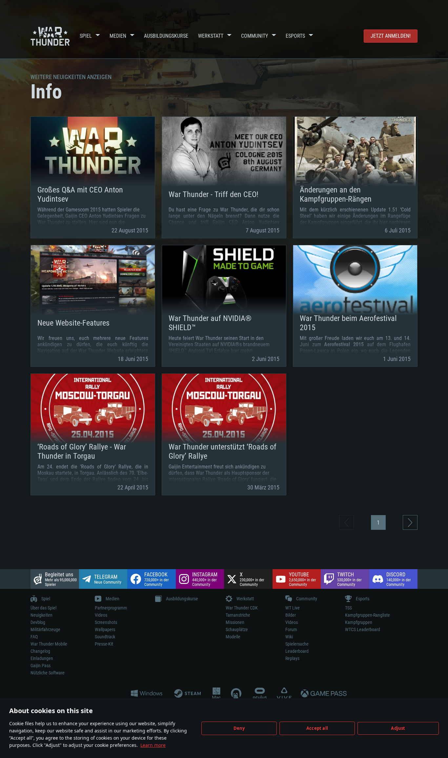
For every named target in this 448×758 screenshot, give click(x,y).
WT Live (292, 607)
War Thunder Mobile (49, 644)
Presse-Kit (104, 644)
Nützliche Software (48, 672)
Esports (295, 36)
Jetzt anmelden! (391, 36)
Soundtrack (105, 636)
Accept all (317, 728)
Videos (101, 615)
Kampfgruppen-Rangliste (367, 615)
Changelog (40, 651)
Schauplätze (237, 629)
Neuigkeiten (41, 615)
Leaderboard (297, 651)
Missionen (235, 622)
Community (254, 36)
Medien (118, 36)
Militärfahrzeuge (45, 629)
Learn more (153, 745)
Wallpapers (105, 629)
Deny (239, 728)
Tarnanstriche (238, 615)
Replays (292, 658)
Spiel (86, 36)
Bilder (290, 615)
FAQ (34, 636)
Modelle (233, 636)
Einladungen (42, 658)
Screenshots (106, 622)
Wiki (289, 636)
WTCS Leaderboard (362, 629)
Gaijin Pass (41, 665)
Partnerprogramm (111, 607)
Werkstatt (210, 36)
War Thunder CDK (242, 607)
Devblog (38, 622)
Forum (291, 629)
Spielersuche (297, 644)
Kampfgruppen (358, 622)
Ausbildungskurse (166, 36)
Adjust (398, 728)
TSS (348, 607)
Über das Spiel (43, 607)
